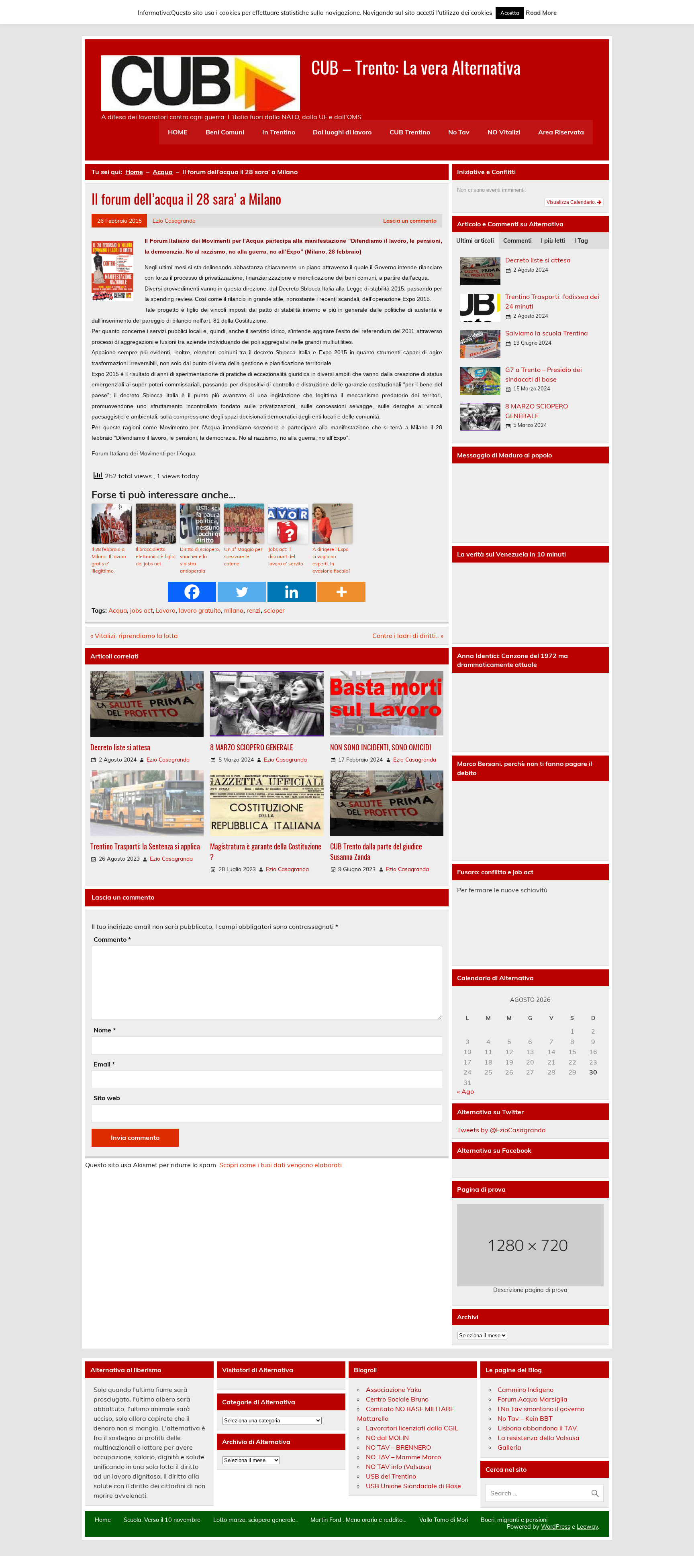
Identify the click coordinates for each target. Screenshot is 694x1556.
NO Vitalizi (504, 132)
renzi (254, 610)
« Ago (465, 1091)
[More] (341, 592)
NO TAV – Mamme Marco (403, 1457)
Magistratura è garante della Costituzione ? (265, 851)
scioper (274, 610)
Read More (541, 13)
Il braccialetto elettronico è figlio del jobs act (156, 556)
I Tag (581, 240)
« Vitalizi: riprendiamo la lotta (134, 636)
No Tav (458, 132)
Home (103, 1520)
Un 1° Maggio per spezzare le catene (243, 556)
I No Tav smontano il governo (541, 1409)
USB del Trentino (391, 1476)
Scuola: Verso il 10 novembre (162, 1520)
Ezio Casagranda (174, 220)
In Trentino (278, 132)
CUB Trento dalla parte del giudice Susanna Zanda (376, 851)
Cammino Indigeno (525, 1389)
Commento (112, 939)
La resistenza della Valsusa (539, 1438)
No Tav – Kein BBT (525, 1418)
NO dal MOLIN (387, 1438)
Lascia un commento (410, 220)
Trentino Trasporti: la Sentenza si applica (145, 846)
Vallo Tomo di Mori (443, 1520)
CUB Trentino (410, 132)
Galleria (509, 1447)
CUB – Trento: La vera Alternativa (415, 66)
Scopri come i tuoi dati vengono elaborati (280, 1165)
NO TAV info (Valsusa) (398, 1467)
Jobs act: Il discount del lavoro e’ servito (285, 556)
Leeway (587, 1526)
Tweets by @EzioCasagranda (501, 1130)
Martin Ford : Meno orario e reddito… (358, 1520)
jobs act (141, 610)
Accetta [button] (509, 13)
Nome (105, 1030)
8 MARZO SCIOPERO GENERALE (251, 746)
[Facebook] (192, 592)
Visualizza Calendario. (572, 202)
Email (104, 1064)
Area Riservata (561, 132)
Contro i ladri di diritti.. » (407, 636)
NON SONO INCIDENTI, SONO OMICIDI (380, 746)
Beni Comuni (225, 132)
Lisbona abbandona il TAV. (538, 1428)
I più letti (553, 240)
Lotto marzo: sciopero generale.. (255, 1520)
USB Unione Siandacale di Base (413, 1486)
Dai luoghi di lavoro (342, 132)
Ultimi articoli (475, 240)
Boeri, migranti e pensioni (514, 1520)
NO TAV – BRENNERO (398, 1447)
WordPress (555, 1526)
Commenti (517, 240)
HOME (178, 132)
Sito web (107, 1098)
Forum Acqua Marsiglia (532, 1399)
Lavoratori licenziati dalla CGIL (412, 1428)
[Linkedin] (291, 592)
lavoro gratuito (200, 610)
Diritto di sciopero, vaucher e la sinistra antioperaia (200, 560)
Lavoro (166, 610)
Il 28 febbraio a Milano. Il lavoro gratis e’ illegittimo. (109, 560)
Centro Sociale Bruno (397, 1399)
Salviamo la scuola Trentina (546, 333)
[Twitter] (242, 592)
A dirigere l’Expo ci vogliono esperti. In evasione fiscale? (331, 560)
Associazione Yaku (393, 1389)
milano (233, 610)
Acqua (117, 610)
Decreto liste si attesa (120, 746)
